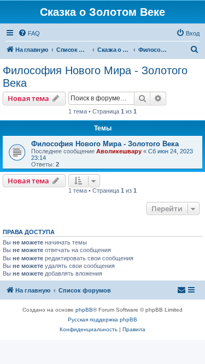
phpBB (84, 310)
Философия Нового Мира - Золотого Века (95, 76)
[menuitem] (29, 33)
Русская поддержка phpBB (102, 320)
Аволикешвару (119, 151)
